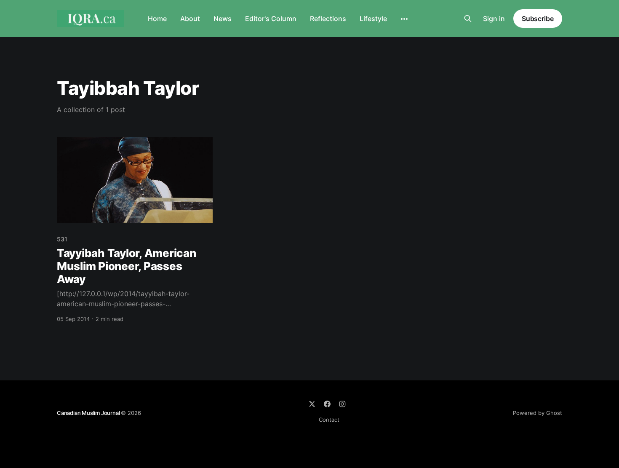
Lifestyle (373, 18)
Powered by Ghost (537, 412)
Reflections (328, 18)
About (190, 18)
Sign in (494, 18)
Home (157, 18)
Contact (329, 419)
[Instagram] (342, 404)
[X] (312, 404)
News (222, 18)
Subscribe (538, 18)
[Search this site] (468, 18)
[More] (404, 19)
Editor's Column (270, 18)
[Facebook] (327, 404)
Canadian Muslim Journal (89, 412)
